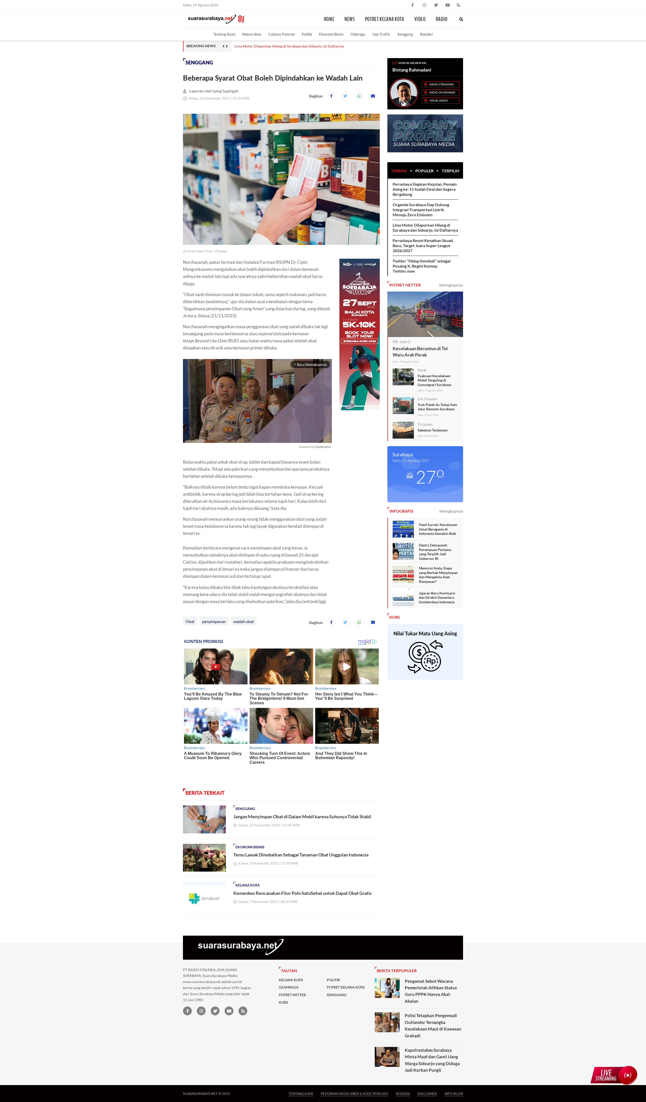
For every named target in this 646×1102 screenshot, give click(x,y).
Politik (307, 34)
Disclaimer (427, 1093)
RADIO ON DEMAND (442, 92)
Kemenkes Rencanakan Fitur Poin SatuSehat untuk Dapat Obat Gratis (302, 893)
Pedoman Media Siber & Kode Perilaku (354, 1093)
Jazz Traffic (381, 34)
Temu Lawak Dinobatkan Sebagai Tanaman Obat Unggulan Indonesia (300, 854)
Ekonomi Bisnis (331, 34)
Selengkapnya (451, 284)
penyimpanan (214, 621)
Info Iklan (454, 1093)
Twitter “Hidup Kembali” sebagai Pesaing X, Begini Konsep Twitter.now (421, 265)
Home (329, 19)
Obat (190, 621)
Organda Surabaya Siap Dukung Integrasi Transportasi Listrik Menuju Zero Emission (421, 209)
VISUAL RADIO (438, 100)
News (349, 19)
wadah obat (243, 621)
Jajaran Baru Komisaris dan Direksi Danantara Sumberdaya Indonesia (437, 597)
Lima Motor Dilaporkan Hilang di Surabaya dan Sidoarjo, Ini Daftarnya (289, 46)
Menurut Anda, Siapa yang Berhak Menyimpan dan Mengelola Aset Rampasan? (438, 575)
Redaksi (426, 34)
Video (420, 19)
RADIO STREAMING (441, 84)
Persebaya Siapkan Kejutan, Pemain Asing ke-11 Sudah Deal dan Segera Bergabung (425, 189)
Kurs (283, 1002)
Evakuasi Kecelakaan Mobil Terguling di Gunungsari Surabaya (434, 380)
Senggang (405, 34)
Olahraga (358, 34)
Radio (442, 19)
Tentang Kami (224, 34)
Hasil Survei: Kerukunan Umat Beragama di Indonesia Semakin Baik (438, 529)
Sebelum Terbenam (433, 430)
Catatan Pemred (281, 34)
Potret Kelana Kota (384, 19)
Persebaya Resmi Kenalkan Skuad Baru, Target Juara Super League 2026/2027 (423, 245)
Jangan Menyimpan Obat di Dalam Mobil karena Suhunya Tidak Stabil (302, 816)
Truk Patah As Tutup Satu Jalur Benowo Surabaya (437, 406)
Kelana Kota (251, 34)
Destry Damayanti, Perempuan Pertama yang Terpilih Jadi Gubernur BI (435, 552)
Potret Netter (292, 995)
